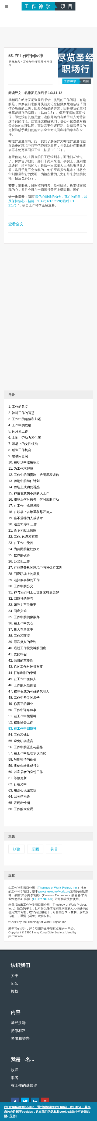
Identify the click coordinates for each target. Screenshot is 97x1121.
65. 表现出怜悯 (19, 803)
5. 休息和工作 (18, 431)
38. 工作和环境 (19, 636)
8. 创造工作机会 (19, 450)
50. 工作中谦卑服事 (22, 710)
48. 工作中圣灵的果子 (24, 698)
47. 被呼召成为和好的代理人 (28, 691)
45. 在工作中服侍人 (22, 679)
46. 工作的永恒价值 (22, 685)
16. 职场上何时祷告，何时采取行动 (33, 499)
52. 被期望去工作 (20, 722)
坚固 (35, 849)
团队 (14, 983)
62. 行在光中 (17, 784)
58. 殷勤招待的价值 (22, 759)
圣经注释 (18, 1023)
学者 (14, 1078)
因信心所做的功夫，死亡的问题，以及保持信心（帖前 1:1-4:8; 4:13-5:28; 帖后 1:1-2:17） (47, 201)
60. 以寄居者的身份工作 (25, 772)
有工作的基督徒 (24, 1085)
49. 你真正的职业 (20, 704)
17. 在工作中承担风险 (24, 506)
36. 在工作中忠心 (20, 623)
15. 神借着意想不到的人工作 (28, 493)
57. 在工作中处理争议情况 (27, 753)
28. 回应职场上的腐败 (24, 574)
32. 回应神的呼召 (20, 598)
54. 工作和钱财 (19, 735)
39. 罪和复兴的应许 (22, 642)
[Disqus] (48, 319)
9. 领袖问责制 (18, 456)
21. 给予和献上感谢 (22, 530)
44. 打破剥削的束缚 (22, 673)
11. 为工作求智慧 (20, 468)
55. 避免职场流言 (20, 741)
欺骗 (16, 849)
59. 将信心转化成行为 (24, 766)
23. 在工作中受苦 (20, 543)
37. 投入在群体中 (20, 629)
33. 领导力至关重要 (22, 605)
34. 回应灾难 (17, 611)
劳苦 (54, 849)
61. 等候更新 (17, 778)
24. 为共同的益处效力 (24, 549)
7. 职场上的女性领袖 (23, 444)
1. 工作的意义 (18, 407)
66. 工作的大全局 (20, 809)
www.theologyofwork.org (54, 891)
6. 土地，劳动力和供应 (24, 438)
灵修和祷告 (20, 1038)
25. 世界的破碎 (19, 555)
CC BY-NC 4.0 (42, 899)
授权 (14, 991)
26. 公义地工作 (19, 561)
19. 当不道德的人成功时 (25, 518)
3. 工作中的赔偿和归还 (24, 419)
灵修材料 (18, 1030)
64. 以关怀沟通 (19, 797)
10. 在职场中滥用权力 (24, 462)
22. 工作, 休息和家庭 (23, 537)
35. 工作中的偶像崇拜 (24, 617)
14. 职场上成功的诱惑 (24, 487)
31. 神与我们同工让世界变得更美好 (33, 592)
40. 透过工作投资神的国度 (27, 648)
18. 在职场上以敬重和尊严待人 (30, 512)
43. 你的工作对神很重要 (25, 667)
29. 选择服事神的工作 (24, 580)
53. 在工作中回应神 (22, 728)
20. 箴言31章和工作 (22, 524)
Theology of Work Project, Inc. (58, 887)
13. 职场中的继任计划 (24, 481)
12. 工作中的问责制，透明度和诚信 (33, 475)
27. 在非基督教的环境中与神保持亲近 (35, 568)
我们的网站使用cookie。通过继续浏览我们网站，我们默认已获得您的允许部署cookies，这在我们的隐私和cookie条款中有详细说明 (47, 1111)
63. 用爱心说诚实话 (22, 790)
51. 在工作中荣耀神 (22, 716)
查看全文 (15, 224)
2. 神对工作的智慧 (21, 413)
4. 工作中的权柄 (19, 425)
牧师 (14, 1070)
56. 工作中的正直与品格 (25, 747)
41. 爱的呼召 (17, 654)
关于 (14, 976)
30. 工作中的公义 (20, 586)
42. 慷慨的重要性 (20, 660)
